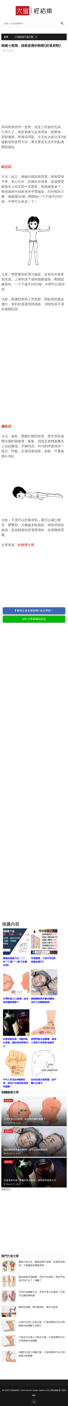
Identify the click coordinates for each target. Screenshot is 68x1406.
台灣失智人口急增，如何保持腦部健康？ (24, 1119)
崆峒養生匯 (26, 545)
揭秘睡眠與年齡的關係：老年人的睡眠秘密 (26, 1149)
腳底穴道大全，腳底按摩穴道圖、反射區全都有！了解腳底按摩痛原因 (42, 1263)
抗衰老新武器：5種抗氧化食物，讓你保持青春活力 (30, 1180)
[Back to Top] (34, 1401)
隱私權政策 (55, 1390)
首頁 (6, 36)
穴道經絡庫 (14, 1390)
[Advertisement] (34, 94)
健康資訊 (10, 50)
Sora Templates (41, 1390)
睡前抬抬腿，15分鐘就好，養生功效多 (38, 1307)
